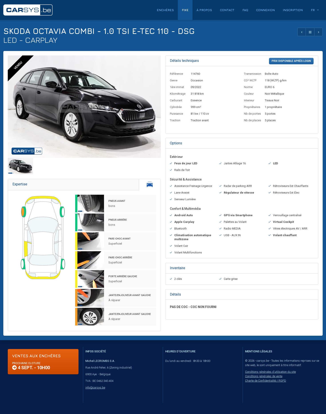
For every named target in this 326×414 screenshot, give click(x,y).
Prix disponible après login (291, 61)
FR (313, 10)
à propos (204, 10)
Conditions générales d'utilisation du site (270, 371)
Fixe (185, 10)
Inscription (293, 10)
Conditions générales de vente (263, 376)
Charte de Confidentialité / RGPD (265, 380)
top (311, 401)
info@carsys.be (95, 387)
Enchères (165, 10)
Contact (227, 10)
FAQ (245, 10)
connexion (265, 10)
